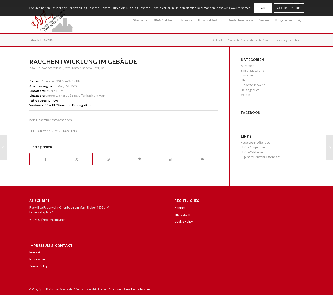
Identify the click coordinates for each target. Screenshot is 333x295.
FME (96, 68)
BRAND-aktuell (163, 20)
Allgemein (247, 66)
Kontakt (34, 252)
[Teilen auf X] (77, 159)
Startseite (140, 20)
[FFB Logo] (52, 20)
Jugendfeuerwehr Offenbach (261, 157)
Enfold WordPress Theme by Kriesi (130, 289)
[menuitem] (299, 20)
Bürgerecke (283, 20)
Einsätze (186, 20)
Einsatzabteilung (210, 20)
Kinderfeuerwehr (240, 20)
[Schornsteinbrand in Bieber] (3, 147)
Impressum (37, 259)
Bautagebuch (250, 90)
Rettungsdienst (74, 68)
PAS (102, 68)
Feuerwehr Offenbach (256, 142)
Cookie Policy (38, 266)
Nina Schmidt (69, 131)
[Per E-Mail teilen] (202, 159)
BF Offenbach (54, 68)
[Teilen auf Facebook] (45, 159)
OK (263, 8)
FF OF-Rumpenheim (254, 147)
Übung (245, 80)
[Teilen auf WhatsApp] (108, 159)
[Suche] (299, 20)
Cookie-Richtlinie (289, 8)
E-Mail (90, 68)
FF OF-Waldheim (252, 152)
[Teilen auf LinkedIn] (171, 159)
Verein (264, 20)
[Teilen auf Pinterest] (139, 159)
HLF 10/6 (41, 68)
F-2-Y (32, 68)
